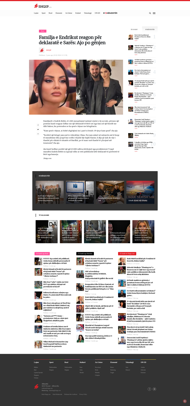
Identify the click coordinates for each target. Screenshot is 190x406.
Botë (35, 370)
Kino (81, 367)
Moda (96, 370)
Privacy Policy (83, 394)
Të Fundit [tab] (134, 29)
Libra (81, 370)
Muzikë (82, 372)
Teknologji (87, 13)
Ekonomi (59, 13)
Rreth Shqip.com (46, 394)
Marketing (113, 370)
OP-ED (97, 13)
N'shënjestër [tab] (149, 29)
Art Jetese (68, 13)
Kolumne (143, 372)
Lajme (36, 13)
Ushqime (97, 375)
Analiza (143, 367)
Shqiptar (51, 370)
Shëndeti (97, 372)
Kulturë (78, 13)
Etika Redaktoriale (57, 394)
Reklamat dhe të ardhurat (70, 394)
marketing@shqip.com (55, 390)
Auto (127, 367)
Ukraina (36, 378)
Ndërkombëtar (53, 367)
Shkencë (128, 370)
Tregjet (112, 372)
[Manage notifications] (185, 401)
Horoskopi (98, 367)
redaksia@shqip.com (47, 388)
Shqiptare (36, 375)
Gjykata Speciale (38, 372)
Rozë (50, 13)
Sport (43, 13)
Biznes (112, 367)
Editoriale (143, 370)
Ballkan (36, 367)
